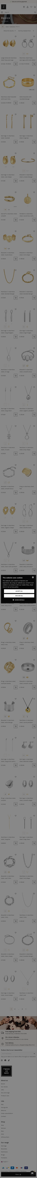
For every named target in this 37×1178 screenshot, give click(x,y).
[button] (18, 600)
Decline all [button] (19, 596)
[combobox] (33, 577)
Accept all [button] (19, 591)
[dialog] (18, 589)
